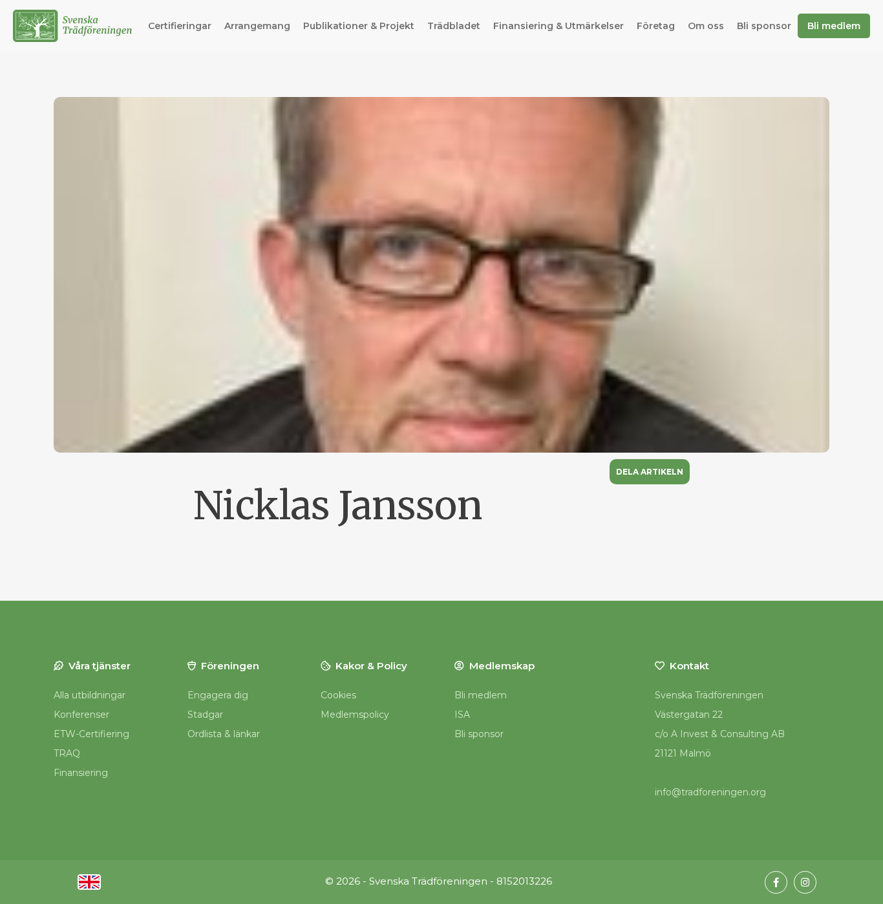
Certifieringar (179, 26)
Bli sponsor (764, 26)
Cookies (338, 695)
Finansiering (81, 773)
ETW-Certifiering (91, 734)
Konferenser (81, 714)
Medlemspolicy (355, 714)
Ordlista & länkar (223, 734)
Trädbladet (453, 26)
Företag (656, 26)
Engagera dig (217, 695)
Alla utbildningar (89, 695)
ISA (462, 714)
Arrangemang (257, 26)
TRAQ (67, 753)
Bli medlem (833, 26)
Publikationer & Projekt (358, 26)
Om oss (706, 26)
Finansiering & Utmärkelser (558, 26)
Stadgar (205, 714)
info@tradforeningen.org (710, 792)
